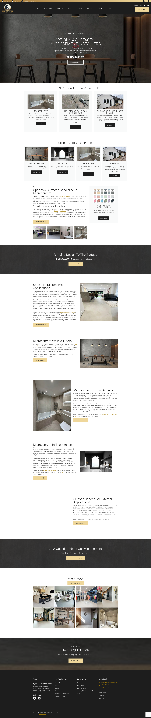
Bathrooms (60, 8)
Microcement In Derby (60, 696)
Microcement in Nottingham (62, 693)
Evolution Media (42, 714)
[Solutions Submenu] (93, 8)
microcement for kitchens (50, 470)
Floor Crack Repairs (81, 688)
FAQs (109, 8)
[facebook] (144, 1)
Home (37, 8)
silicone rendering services (67, 312)
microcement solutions (65, 196)
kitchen (56, 211)
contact (77, 416)
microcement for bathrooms (109, 414)
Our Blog (79, 693)
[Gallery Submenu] (103, 8)
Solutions (89, 8)
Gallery (100, 8)
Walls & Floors (48, 8)
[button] (39, 232)
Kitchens (70, 8)
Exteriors (79, 8)
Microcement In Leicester (61, 698)
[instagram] (148, 1)
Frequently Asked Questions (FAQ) (85, 690)
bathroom (63, 211)
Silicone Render (80, 685)
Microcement (80, 682)
